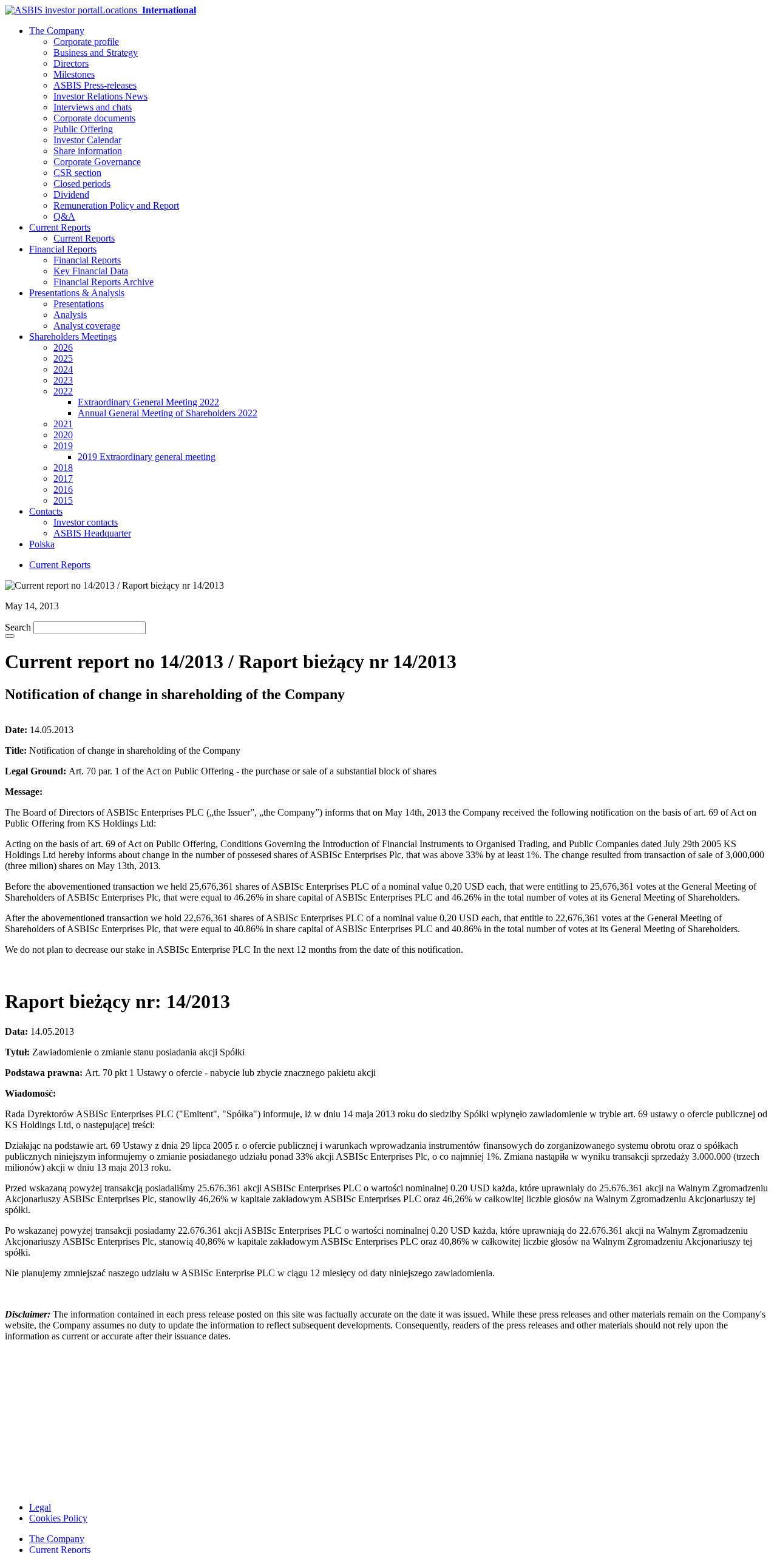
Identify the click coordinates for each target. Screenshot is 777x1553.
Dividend (71, 194)
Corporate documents (94, 118)
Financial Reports (63, 249)
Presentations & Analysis (76, 293)
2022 (63, 391)
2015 (63, 500)
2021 (63, 424)
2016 (63, 489)
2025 (63, 358)
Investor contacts (85, 522)
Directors (71, 63)
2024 (63, 369)
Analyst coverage (86, 325)
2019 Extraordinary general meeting (146, 457)
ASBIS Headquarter (92, 533)
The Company (56, 30)
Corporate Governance (97, 162)
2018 (63, 467)
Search (18, 627)
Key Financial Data (90, 271)
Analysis (70, 315)
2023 (63, 380)
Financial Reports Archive (103, 282)
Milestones (74, 74)
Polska (42, 544)
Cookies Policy (58, 1518)
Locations (148, 10)
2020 (63, 435)
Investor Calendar (87, 140)
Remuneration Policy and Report (116, 205)
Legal (40, 1507)
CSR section (77, 172)
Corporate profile (86, 41)
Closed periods (81, 183)
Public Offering (83, 129)
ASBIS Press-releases (95, 85)
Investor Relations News (100, 96)
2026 (63, 347)
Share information (87, 151)
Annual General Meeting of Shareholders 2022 (167, 413)
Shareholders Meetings (73, 336)
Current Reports (59, 227)
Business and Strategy (95, 52)
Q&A (64, 216)
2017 (63, 478)
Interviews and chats (92, 107)
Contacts (46, 511)
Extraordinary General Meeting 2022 (148, 402)
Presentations (78, 304)
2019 (63, 446)
